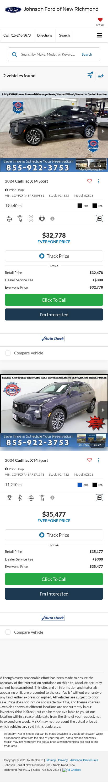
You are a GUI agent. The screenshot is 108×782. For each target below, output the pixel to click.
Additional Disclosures (84, 760)
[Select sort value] (99, 76)
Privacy (63, 760)
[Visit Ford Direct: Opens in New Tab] (72, 769)
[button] (17, 35)
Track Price (58, 256)
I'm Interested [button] (54, 314)
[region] (54, 280)
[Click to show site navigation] (99, 35)
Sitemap (51, 760)
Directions (44, 35)
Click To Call (54, 300)
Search (87, 54)
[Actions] (98, 181)
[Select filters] (90, 76)
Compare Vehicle (28, 353)
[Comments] (99, 218)
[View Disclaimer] (52, 218)
